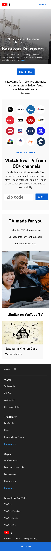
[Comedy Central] (41, 120)
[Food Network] (10, 131)
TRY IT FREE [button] (25, 71)
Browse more (10, 444)
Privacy (7, 538)
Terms (17, 538)
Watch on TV (9, 386)
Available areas (11, 460)
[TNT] (41, 141)
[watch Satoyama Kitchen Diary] (22, 333)
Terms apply (25, 93)
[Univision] (41, 131)
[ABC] (10, 109)
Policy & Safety (30, 538)
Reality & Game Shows (14, 437)
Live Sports (9, 423)
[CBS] (20, 109)
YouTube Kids (10, 525)
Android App (9, 400)
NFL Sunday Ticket (12, 407)
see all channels (25, 152)
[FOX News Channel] (20, 131)
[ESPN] (10, 120)
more (23, 60)
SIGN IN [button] (43, 4)
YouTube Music (11, 518)
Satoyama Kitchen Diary (21, 348)
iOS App (7, 393)
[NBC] (41, 109)
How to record (10, 481)
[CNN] (31, 120)
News (6, 430)
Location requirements (14, 467)
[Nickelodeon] (31, 141)
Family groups (10, 474)
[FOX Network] (31, 109)
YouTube (8, 504)
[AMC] (20, 120)
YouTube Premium (12, 511)
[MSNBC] (10, 141)
